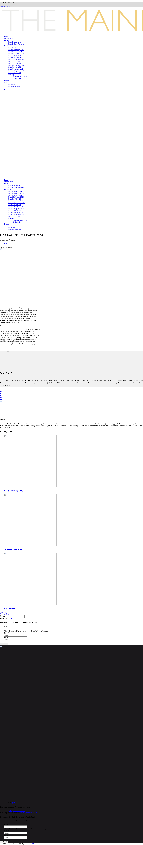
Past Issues (7, 46)
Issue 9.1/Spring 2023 (15, 57)
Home (6, 36)
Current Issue (8, 38)
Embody (11, 75)
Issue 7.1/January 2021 (16, 69)
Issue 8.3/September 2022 (16, 59)
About (6, 82)
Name (6, 627)
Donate (6, 80)
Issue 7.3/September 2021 (16, 65)
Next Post (3, 612)
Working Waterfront (13, 549)
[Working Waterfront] (30, 545)
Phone (6, 824)
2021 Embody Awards (20, 76)
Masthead (11, 84)
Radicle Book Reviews (16, 44)
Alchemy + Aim (29, 844)
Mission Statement (14, 86)
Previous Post (4, 614)
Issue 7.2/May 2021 (14, 67)
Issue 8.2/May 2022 (14, 61)
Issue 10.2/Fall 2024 (15, 52)
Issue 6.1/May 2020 (14, 73)
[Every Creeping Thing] (30, 486)
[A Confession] (30, 604)
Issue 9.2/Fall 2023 (14, 55)
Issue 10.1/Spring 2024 (16, 53)
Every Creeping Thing (13, 490)
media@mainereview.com (29, 813)
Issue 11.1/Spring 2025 (16, 50)
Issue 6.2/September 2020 (16, 71)
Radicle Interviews (14, 42)
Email (6, 637)
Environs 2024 (17, 78)
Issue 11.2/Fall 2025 (15, 48)
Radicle (6, 40)
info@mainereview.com (17, 811)
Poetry (6, 243)
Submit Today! (5, 6)
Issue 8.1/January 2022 (16, 63)
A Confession (9, 608)
